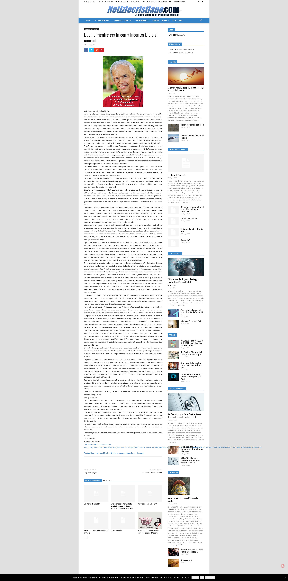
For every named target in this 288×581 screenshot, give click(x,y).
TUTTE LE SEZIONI (100, 20)
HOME (88, 20)
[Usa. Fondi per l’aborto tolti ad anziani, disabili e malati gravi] (173, 355)
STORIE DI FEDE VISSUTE (91, 29)
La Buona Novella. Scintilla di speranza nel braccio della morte (186, 89)
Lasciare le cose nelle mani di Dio (192, 124)
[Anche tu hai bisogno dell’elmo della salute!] (186, 486)
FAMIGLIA (155, 20)
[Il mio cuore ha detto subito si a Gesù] (96, 520)
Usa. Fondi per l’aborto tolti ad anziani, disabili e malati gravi (191, 353)
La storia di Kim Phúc (92, 504)
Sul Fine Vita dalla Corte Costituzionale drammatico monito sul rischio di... (184, 415)
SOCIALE (165, 20)
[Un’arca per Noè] (173, 563)
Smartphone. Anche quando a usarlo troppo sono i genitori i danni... (191, 365)
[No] (285, 578)
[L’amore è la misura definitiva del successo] (173, 138)
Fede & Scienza (136, 1)
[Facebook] (198, 1)
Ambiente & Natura (164, 1)
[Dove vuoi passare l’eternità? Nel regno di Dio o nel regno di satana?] (173, 552)
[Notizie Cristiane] (144, 10)
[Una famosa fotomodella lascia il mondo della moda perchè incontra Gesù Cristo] (123, 493)
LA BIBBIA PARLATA (177, 35)
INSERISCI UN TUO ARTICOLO (181, 53)
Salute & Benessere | (179, 1)
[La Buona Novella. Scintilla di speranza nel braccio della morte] (186, 76)
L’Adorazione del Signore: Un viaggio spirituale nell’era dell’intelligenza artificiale (183, 282)
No (202, 577)
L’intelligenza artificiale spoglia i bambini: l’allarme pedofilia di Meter (192, 376)
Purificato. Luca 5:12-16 (147, 504)
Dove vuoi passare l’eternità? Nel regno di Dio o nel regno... (192, 550)
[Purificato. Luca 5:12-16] (150, 493)
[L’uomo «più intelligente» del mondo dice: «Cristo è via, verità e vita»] (173, 313)
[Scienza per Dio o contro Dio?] (173, 324)
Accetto (195, 577)
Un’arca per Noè (186, 560)
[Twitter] (202, 1)
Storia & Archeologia (149, 1)
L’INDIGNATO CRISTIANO (122, 20)
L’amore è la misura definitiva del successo (192, 136)
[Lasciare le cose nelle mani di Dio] (173, 127)
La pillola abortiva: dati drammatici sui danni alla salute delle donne (192, 449)
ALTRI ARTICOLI (108, 480)
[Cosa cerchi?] (123, 520)
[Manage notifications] (283, 566)
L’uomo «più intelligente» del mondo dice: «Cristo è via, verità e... (192, 312)
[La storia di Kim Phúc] (96, 493)
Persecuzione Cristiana (122, 1)
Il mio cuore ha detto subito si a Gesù (192, 230)
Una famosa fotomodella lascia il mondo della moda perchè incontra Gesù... (192, 209)
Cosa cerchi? (116, 530)
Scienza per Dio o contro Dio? (191, 321)
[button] (201, 21)
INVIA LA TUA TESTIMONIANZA (181, 49)
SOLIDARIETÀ (177, 20)
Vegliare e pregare (90, 473)
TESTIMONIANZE (141, 20)
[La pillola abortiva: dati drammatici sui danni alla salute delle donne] (173, 450)
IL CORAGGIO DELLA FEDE (152, 473)
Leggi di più (210, 577)
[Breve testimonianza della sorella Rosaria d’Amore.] (150, 520)
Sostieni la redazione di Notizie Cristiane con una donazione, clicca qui (114, 453)
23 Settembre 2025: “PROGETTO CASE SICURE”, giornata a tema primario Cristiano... (192, 343)
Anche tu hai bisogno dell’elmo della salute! (183, 499)
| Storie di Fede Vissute (105, 1)
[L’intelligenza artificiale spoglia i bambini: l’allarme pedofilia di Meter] (173, 377)
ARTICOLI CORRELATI (92, 480)
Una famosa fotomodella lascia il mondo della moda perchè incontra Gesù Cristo (122, 506)
